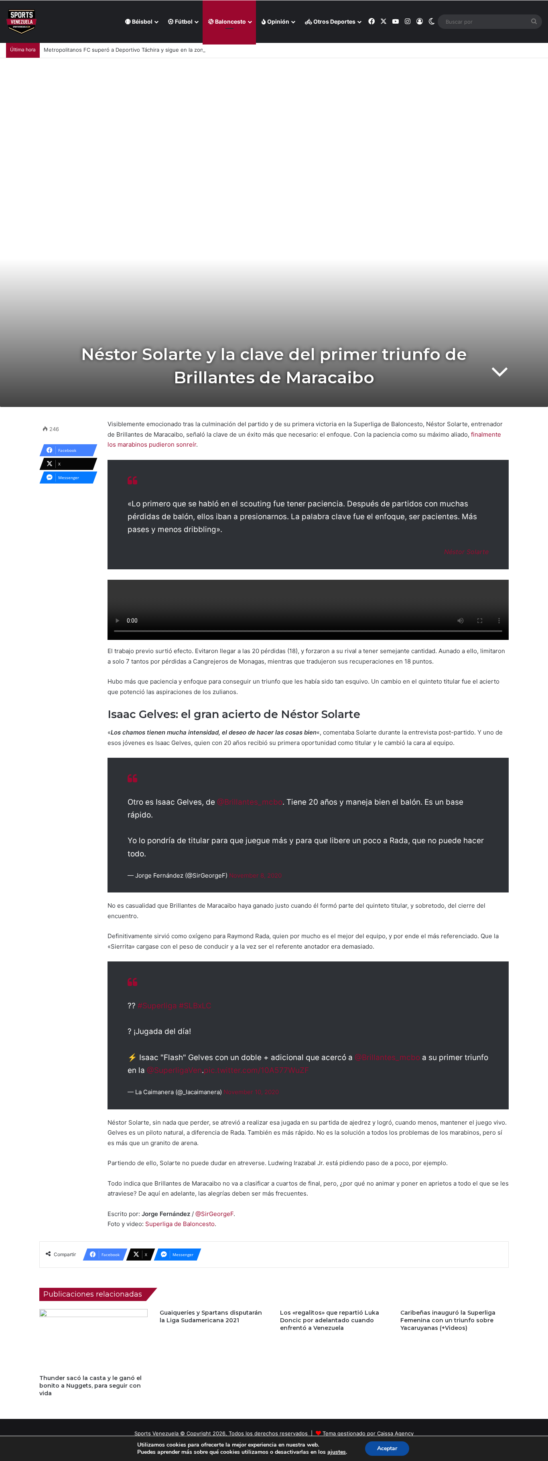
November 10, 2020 (251, 1092)
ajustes (336, 1452)
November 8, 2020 (255, 875)
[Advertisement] (274, 118)
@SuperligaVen (174, 1070)
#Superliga (157, 1005)
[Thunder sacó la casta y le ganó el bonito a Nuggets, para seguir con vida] (93, 1339)
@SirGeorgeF (214, 1214)
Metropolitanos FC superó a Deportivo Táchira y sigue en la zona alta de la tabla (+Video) (155, 50)
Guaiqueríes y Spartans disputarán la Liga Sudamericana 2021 (211, 1316)
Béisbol (141, 21)
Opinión (277, 21)
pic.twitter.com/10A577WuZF (256, 1070)
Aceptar (387, 1448)
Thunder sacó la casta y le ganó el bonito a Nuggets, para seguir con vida (90, 1385)
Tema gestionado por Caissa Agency (368, 1433)
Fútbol (183, 21)
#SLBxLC (195, 1005)
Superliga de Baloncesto (180, 1224)
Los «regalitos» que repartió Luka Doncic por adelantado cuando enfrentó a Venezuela (329, 1320)
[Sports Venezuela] (21, 22)
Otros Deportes (333, 21)
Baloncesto (230, 21)
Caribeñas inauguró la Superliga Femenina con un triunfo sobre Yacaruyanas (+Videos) (447, 1320)
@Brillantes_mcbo (249, 802)
